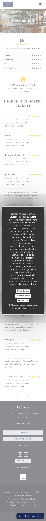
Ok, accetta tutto (23, 291)
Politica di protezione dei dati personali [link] (23, 305)
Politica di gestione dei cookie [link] (23, 308)
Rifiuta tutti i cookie (23, 296)
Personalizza (23, 300)
